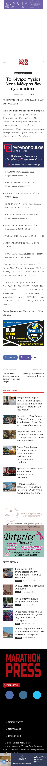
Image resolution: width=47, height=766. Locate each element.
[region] (23, 4)
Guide (17, 623)
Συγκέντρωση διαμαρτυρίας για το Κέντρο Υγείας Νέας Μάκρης (11, 377)
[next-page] (8, 499)
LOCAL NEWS (19, 73)
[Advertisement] (23, 33)
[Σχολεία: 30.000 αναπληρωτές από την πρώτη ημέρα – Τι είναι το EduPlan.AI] (8, 573)
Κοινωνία (28, 73)
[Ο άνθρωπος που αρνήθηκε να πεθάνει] (8, 590)
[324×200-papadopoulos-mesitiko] (23, 155)
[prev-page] (4, 499)
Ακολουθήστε (23, 692)
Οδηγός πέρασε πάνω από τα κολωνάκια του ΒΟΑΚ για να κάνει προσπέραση (29, 632)
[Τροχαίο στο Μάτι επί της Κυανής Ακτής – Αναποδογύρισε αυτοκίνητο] (9, 471)
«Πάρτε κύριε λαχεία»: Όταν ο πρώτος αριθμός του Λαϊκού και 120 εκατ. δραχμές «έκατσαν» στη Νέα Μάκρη (29, 404)
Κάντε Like (9, 692)
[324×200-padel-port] (23, 333)
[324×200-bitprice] (23, 544)
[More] (35, 357)
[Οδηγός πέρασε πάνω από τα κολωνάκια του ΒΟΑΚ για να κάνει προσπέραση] (8, 632)
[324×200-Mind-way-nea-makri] (23, 518)
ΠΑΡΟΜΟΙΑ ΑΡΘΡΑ (10, 391)
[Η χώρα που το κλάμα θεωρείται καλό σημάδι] (8, 602)
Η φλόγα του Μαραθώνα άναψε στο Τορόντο (34, 374)
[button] (23, 4)
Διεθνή (18, 592)
